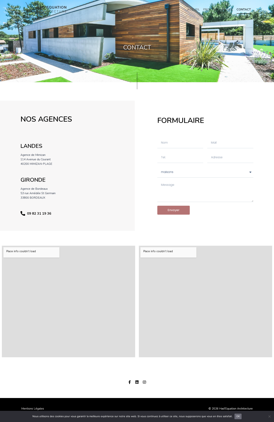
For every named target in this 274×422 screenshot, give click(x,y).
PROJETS (209, 9)
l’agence (226, 9)
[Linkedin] (137, 382)
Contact (244, 9)
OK (238, 416)
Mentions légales (32, 408)
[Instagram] (144, 382)
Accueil (193, 9)
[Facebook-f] (129, 382)
